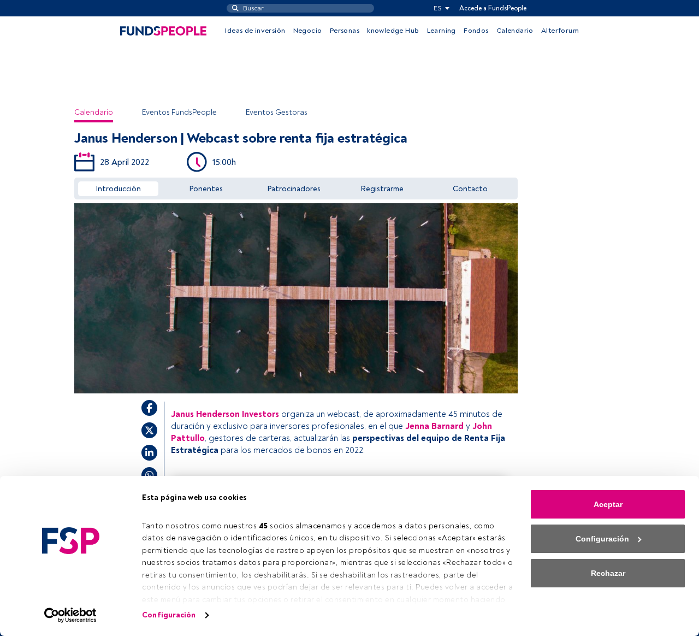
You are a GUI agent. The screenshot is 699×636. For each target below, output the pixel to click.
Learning (441, 30)
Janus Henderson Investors (225, 414)
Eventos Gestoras (276, 112)
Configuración (169, 615)
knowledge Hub (393, 30)
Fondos (476, 30)
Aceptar (608, 504)
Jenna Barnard (434, 426)
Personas (344, 30)
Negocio (307, 30)
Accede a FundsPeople (492, 8)
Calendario (515, 30)
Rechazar (608, 573)
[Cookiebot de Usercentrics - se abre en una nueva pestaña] (71, 615)
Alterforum (560, 30)
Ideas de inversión (255, 30)
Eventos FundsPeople (179, 112)
